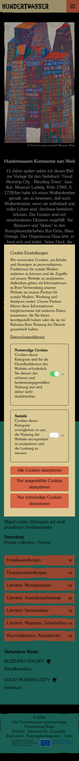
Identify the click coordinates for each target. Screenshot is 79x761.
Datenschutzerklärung (27, 337)
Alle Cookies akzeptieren (39, 470)
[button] (62, 374)
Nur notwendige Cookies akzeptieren (39, 501)
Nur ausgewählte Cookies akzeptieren (39, 484)
